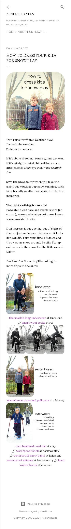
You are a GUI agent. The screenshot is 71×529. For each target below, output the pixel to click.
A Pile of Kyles (20, 14)
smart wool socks (33, 322)
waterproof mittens (20, 460)
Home (11, 32)
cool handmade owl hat (31, 446)
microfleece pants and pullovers (28, 400)
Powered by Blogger (38, 503)
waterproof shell (27, 451)
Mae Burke (46, 511)
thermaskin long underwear (27, 318)
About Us (25, 32)
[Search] (62, 6)
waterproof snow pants (29, 455)
